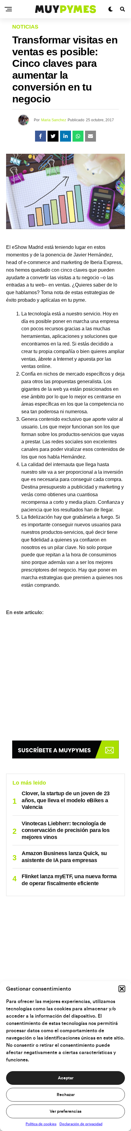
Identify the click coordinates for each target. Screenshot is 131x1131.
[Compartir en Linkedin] (65, 136)
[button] (122, 989)
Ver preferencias (65, 1111)
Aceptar (65, 1078)
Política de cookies (41, 1124)
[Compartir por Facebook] (40, 136)
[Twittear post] (53, 136)
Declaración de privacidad (80, 1124)
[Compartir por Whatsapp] (78, 136)
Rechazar (66, 1095)
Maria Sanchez (53, 120)
